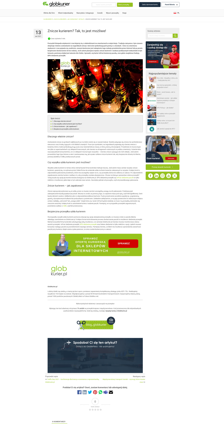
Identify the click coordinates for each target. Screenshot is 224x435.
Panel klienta (170, 4)
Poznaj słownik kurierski (161, 167)
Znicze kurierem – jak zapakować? (65, 126)
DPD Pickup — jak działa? (165, 108)
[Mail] (111, 392)
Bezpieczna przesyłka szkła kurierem (66, 129)
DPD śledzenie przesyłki (88, 224)
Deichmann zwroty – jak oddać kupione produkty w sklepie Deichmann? (167, 100)
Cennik (100, 13)
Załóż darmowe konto (150, 4)
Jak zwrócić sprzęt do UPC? (166, 129)
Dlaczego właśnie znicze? (62, 121)
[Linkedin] (85, 392)
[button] (176, 13)
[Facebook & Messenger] (79, 392)
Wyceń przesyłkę (112, 13)
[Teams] (106, 392)
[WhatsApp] (100, 392)
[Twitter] (90, 392)
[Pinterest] (95, 392)
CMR (65, 206)
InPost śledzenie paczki (124, 178)
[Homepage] (57, 5)
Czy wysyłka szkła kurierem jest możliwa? (68, 124)
